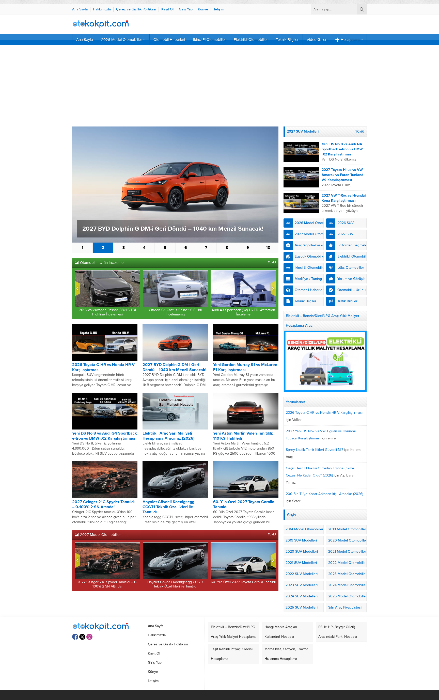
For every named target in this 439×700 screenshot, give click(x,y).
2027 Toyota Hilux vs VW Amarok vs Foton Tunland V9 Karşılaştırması (342, 175)
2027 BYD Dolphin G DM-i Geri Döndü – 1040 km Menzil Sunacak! (172, 228)
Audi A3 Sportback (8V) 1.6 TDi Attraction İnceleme (243, 312)
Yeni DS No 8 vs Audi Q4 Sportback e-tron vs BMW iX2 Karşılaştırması (104, 436)
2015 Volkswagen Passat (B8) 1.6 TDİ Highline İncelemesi (107, 312)
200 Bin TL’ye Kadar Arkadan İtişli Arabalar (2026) (324, 494)
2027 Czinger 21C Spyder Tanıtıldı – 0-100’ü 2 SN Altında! (103, 504)
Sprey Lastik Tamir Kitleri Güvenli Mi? (314, 450)
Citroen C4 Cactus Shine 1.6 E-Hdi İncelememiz (175, 312)
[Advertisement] (219, 85)
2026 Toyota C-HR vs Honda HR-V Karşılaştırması (324, 412)
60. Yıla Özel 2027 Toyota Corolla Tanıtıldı (243, 582)
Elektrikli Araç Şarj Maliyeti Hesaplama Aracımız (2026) (169, 436)
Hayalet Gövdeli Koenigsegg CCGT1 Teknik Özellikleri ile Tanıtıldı (168, 507)
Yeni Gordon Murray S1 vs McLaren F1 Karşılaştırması (245, 367)
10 (268, 247)
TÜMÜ (272, 262)
